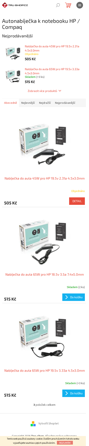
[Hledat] (58, 5)
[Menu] (80, 5)
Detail (77, 201)
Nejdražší (45, 103)
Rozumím (65, 442)
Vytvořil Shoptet (48, 424)
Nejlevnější (28, 103)
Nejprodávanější (65, 103)
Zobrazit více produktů (42, 91)
